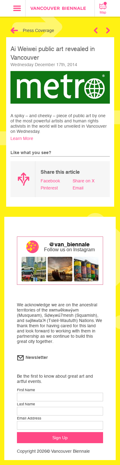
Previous (96, 30)
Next (108, 30)
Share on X (83, 180)
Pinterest (49, 187)
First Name (26, 390)
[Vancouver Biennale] (60, 9)
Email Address (29, 418)
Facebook (50, 180)
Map (103, 12)
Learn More (21, 138)
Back (14, 30)
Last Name (26, 404)
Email (78, 187)
